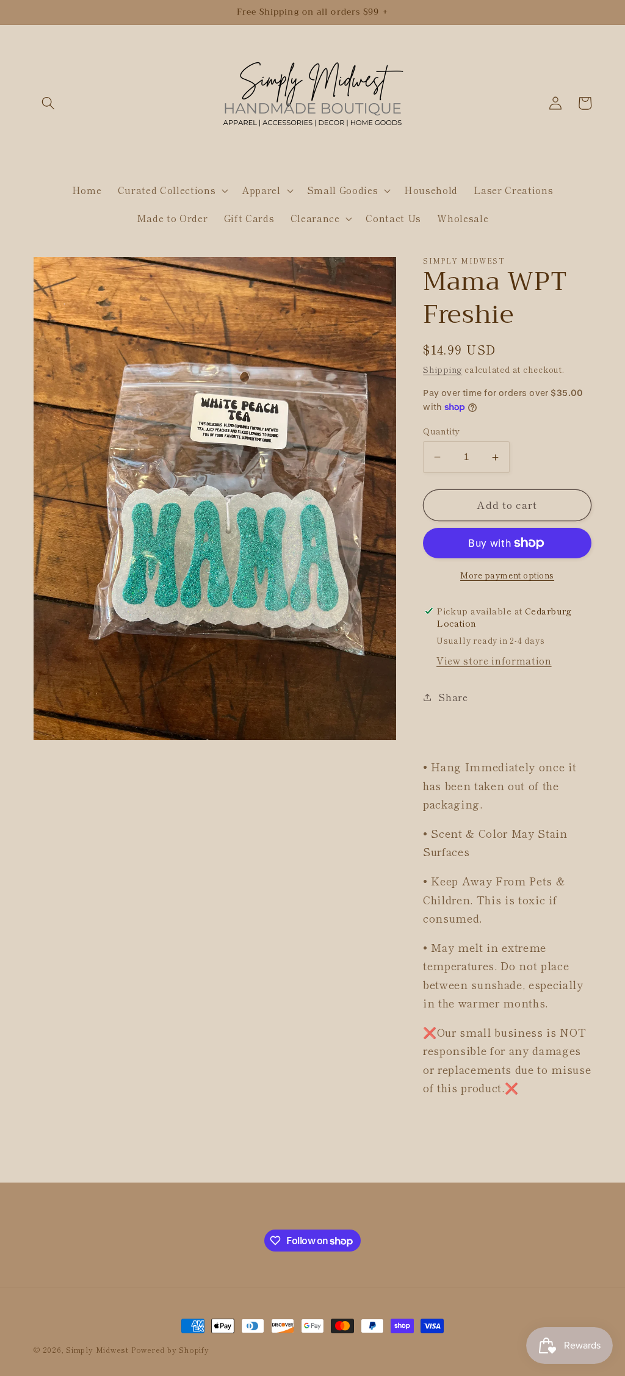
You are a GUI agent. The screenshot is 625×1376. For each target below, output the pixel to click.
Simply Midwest (98, 1349)
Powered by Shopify (170, 1349)
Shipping (442, 369)
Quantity (441, 431)
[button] (48, 103)
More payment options (507, 575)
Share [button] (453, 697)
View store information (494, 660)
